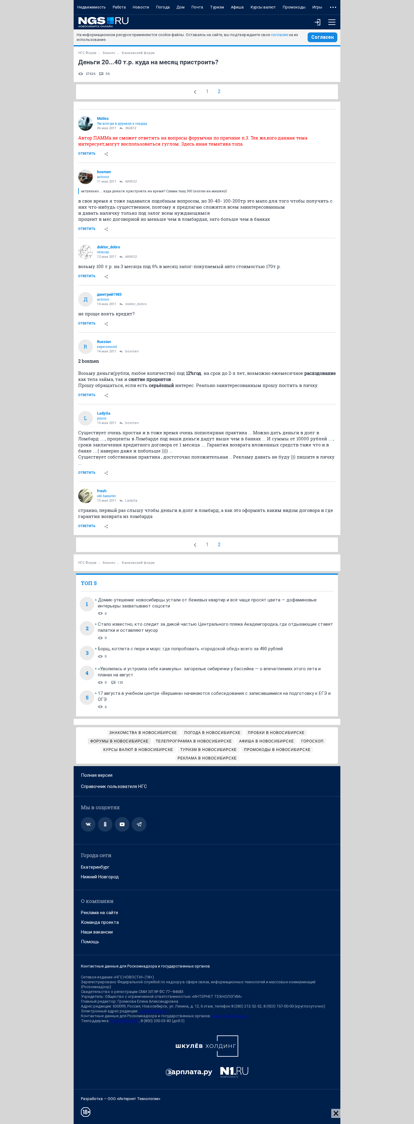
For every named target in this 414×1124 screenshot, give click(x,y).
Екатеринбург (95, 867)
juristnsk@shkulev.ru (230, 1016)
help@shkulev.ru (124, 1020)
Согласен (322, 37)
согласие (279, 34)
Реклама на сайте (99, 912)
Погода (163, 7)
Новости (141, 7)
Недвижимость (91, 7)
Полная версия (96, 775)
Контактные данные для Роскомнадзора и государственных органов (145, 966)
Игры (317, 7)
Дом (180, 7)
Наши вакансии (97, 932)
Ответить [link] (86, 154)
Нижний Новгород (100, 877)
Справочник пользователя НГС (114, 786)
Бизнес (109, 53)
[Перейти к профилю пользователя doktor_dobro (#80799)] (85, 252)
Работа (119, 7)
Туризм (217, 7)
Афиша (237, 7)
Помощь (90, 941)
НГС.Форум (87, 53)
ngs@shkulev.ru (153, 1011)
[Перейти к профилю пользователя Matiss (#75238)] (85, 123)
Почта (197, 7)
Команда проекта (100, 922)
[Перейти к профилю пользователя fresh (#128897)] (85, 496)
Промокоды (294, 7)
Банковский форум (138, 53)
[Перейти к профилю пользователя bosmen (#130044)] (85, 177)
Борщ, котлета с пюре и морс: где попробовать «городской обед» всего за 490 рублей (190, 648)
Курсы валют (263, 7)
